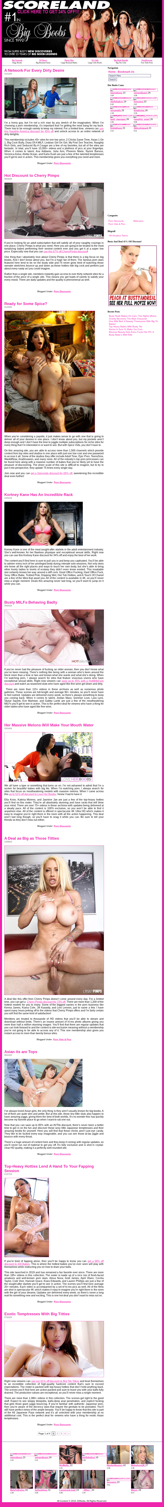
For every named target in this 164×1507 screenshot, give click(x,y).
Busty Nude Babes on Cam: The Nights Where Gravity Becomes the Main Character (132, 317)
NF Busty (43, 60)
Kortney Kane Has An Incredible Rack (38, 494)
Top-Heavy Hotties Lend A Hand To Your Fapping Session (49, 1168)
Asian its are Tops (20, 1052)
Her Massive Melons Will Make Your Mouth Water (49, 725)
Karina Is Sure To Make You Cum (126, 329)
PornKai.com (147, 60)
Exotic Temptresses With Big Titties (37, 1314)
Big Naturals (17, 60)
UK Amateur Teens (118, 235)
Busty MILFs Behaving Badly (30, 602)
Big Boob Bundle (121, 60)
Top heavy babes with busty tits (125, 326)
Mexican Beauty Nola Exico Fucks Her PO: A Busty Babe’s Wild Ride (131, 333)
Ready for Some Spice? (25, 303)
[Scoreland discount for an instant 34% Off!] (82, 56)
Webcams (138, 221)
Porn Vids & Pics (62, 1039)
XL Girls (94, 60)
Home (112, 71)
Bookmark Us (126, 71)
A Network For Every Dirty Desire (34, 70)
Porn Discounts (62, 163)
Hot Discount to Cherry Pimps (31, 175)
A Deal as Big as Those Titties (31, 838)
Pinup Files (69, 60)
